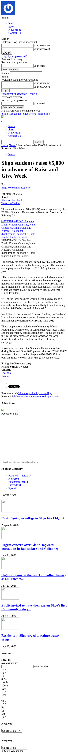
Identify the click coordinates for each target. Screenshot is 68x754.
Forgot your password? (14, 56)
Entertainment (18, 481)
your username (42, 45)
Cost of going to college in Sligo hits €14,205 (32, 518)
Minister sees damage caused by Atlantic (36, 396)
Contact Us (14, 32)
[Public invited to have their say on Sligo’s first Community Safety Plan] (10, 598)
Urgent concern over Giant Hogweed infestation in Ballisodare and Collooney (30, 546)
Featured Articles (19, 475)
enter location (41, 666)
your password (42, 48)
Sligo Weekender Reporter (16, 187)
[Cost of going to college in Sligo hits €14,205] (10, 511)
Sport (11, 26)
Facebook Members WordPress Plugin (21, 462)
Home (4, 145)
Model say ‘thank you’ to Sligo (35, 393)
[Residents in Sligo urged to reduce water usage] (10, 628)
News (11, 23)
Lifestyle (14, 484)
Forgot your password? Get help (19, 93)
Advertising (14, 29)
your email (39, 65)
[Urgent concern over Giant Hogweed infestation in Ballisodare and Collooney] (10, 538)
